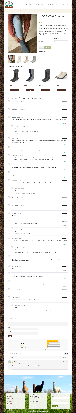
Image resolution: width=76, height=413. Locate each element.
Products (10, 396)
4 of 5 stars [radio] (13, 318)
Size (40, 38)
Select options (14, 90)
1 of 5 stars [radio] (8, 318)
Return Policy (32, 405)
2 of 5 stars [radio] (10, 318)
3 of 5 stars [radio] (11, 318)
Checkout (10, 403)
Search (66, 353)
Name (9, 327)
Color (41, 41)
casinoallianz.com (11, 394)
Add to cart (47, 47)
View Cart (10, 401)
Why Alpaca (10, 398)
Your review (10, 320)
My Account (10, 400)
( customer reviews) (49, 19)
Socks (13, 10)
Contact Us (10, 405)
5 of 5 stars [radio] (15, 318)
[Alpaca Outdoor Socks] (19, 362)
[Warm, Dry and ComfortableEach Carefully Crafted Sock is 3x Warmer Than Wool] (18, 59)
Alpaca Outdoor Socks (25, 363)
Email (9, 331)
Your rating (10, 316)
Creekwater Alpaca (9, 4)
